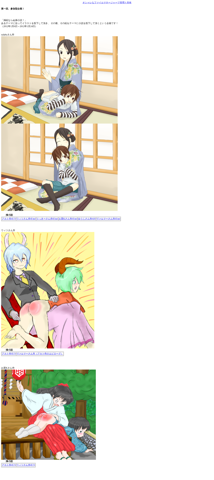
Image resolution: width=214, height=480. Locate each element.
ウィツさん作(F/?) (25, 465)
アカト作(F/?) (9, 218)
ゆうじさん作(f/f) (86, 218)
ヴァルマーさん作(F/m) (108, 218)
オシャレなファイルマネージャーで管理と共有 (107, 2)
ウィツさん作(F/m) (26, 218)
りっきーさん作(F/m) (47, 218)
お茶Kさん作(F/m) (68, 218)
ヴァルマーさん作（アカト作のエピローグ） (39, 353)
